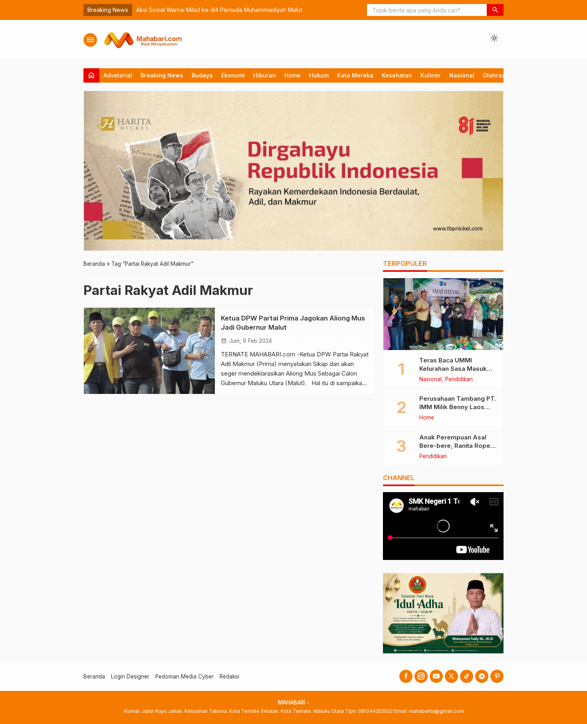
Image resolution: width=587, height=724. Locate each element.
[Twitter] (451, 676)
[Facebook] (405, 676)
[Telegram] (481, 676)
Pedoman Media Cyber (184, 676)
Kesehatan (397, 75)
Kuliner (430, 75)
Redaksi (229, 676)
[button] (495, 10)
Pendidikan (459, 379)
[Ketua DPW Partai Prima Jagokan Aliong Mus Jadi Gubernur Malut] (149, 351)
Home (292, 75)
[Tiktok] (466, 676)
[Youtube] (436, 676)
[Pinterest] (497, 676)
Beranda (94, 676)
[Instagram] (421, 676)
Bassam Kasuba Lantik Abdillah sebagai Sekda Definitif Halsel (344, 9)
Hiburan (264, 75)
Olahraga (496, 75)
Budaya (202, 75)
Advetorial (117, 75)
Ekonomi (233, 75)
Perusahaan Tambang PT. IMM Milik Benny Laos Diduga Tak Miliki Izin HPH (458, 407)
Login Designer (130, 676)
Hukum (319, 75)
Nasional (461, 75)
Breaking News (162, 75)
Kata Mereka (355, 75)
